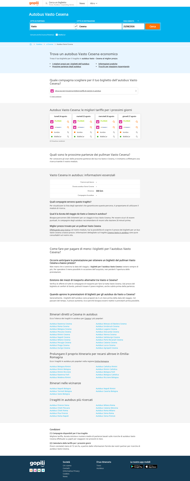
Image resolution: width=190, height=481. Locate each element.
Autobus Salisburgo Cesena (108, 337)
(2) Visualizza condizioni (57, 141)
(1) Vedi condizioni (55, 96)
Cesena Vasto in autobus (118, 232)
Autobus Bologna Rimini (60, 366)
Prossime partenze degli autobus (66, 66)
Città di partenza (37, 21)
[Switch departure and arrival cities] (76, 26)
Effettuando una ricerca (60, 230)
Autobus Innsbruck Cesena (107, 326)
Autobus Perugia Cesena (60, 342)
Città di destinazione (86, 21)
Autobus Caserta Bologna (107, 391)
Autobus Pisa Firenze (59, 413)
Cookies (66, 473)
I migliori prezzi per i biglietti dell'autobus (70, 64)
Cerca (153, 26)
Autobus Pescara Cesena (60, 332)
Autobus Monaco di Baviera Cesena (111, 323)
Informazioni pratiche (107, 64)
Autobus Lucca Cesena (105, 345)
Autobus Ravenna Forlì (59, 374)
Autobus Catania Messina (107, 408)
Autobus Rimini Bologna (60, 369)
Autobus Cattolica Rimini (106, 366)
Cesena (88, 318)
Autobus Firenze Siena (59, 405)
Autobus (39, 44)
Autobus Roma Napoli (59, 416)
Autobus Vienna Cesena (106, 334)
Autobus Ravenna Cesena (61, 323)
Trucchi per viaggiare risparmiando (113, 66)
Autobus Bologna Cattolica (107, 374)
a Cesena (49, 44)
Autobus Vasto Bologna (60, 394)
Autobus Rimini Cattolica (106, 369)
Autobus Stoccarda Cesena (107, 332)
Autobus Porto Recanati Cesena (109, 340)
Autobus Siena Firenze (105, 416)
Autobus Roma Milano (105, 410)
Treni (99, 465)
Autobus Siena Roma (105, 413)
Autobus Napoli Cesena (60, 337)
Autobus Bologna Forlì (105, 372)
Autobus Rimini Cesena (60, 334)
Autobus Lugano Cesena (106, 329)
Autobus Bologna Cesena (60, 329)
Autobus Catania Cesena (106, 342)
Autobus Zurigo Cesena (60, 348)
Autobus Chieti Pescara (60, 408)
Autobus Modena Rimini (60, 377)
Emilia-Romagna (102, 361)
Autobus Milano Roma (105, 405)
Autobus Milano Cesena (60, 340)
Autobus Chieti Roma (59, 410)
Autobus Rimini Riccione (60, 372)
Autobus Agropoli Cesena (107, 348)
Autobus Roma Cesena (59, 326)
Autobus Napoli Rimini (105, 388)
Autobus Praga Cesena (59, 345)
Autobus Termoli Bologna (61, 391)
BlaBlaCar (62, 35)
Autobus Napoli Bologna (60, 388)
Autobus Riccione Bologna (107, 377)
